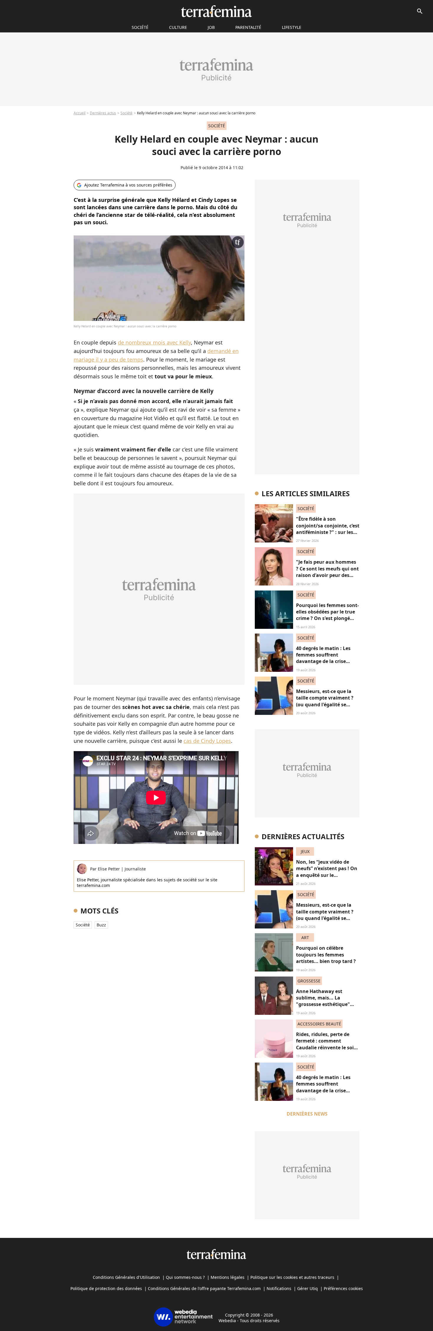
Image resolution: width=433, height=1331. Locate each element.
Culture (178, 27)
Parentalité (248, 27)
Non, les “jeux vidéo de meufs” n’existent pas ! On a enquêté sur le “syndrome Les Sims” (326, 872)
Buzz (101, 925)
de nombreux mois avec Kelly (154, 342)
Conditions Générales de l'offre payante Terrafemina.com (204, 1288)
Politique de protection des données (106, 1288)
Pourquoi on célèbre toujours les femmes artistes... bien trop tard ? (326, 954)
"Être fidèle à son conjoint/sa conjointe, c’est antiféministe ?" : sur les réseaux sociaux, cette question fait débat (327, 532)
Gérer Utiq (307, 1288)
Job (211, 27)
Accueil (79, 113)
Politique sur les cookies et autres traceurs (292, 1277)
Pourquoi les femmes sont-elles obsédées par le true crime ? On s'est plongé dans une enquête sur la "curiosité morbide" (327, 618)
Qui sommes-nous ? (185, 1277)
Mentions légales (227, 1277)
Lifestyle (291, 27)
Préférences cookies (343, 1288)
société (140, 27)
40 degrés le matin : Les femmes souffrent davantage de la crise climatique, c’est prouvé (324, 658)
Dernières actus (103, 113)
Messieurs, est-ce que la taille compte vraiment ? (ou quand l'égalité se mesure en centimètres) (324, 701)
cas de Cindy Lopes (207, 740)
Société (126, 113)
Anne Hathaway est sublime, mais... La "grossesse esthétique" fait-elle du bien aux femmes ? (323, 1004)
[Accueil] (216, 11)
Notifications (279, 1288)
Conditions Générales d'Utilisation (126, 1277)
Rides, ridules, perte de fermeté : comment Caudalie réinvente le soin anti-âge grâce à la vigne (326, 1044)
